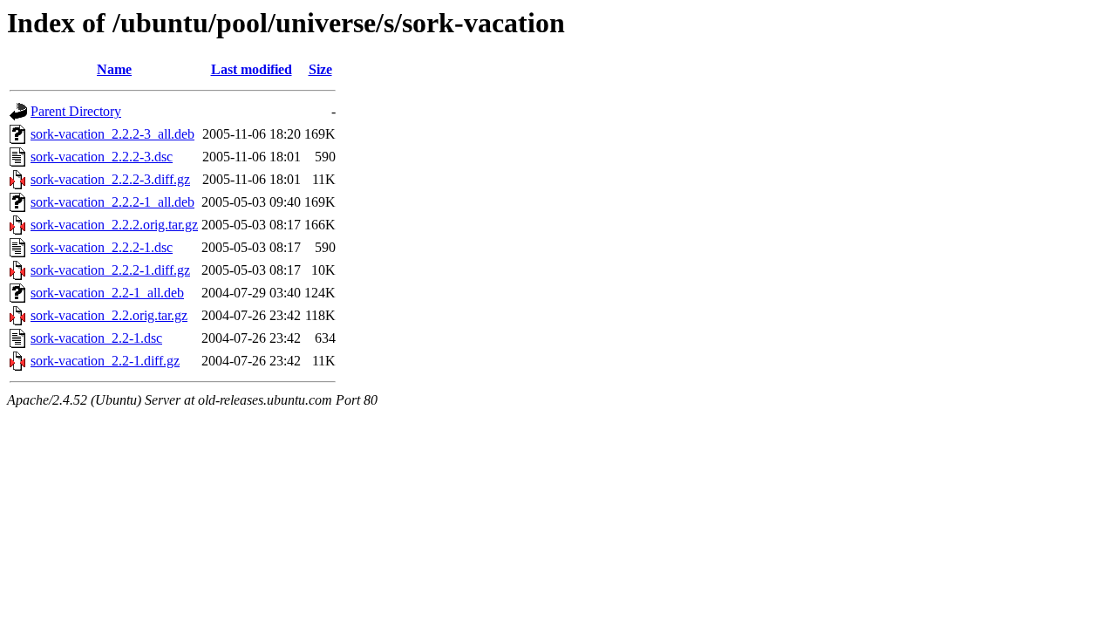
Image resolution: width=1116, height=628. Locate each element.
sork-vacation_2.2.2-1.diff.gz (110, 270)
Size (320, 69)
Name (114, 69)
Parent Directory (76, 111)
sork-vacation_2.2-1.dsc (96, 338)
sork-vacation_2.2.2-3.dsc (102, 156)
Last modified (251, 69)
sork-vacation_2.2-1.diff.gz (105, 360)
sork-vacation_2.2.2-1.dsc (102, 247)
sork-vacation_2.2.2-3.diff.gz (110, 179)
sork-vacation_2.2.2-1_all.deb (112, 202)
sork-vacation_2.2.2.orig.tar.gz (114, 224)
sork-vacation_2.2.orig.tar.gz (109, 315)
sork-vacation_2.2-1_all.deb (107, 292)
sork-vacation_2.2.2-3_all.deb (112, 133)
